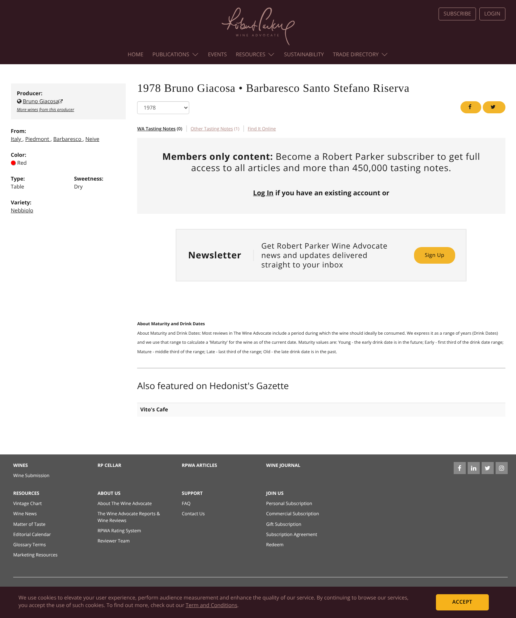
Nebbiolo (22, 210)
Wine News (25, 513)
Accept (462, 602)
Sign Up (434, 255)
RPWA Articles (199, 465)
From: (18, 131)
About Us (109, 493)
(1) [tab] (215, 128)
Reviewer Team (113, 541)
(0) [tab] (159, 128)
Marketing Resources (35, 555)
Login (492, 13)
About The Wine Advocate (124, 503)
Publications (171, 54)
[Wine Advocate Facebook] (460, 468)
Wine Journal (283, 465)
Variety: (21, 202)
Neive (92, 139)
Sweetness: (89, 178)
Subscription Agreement (291, 534)
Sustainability (304, 54)
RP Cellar (109, 465)
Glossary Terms (29, 544)
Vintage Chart (27, 503)
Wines (20, 465)
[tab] (262, 128)
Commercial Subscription (292, 513)
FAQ (186, 503)
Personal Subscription (289, 503)
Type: (18, 178)
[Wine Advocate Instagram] (502, 468)
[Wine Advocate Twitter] (488, 468)
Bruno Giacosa (41, 101)
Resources (250, 54)
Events (217, 54)
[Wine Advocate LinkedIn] (474, 468)
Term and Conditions (212, 605)
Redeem (274, 544)
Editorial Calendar (32, 534)
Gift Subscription (283, 524)
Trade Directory (356, 54)
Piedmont (37, 139)
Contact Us (193, 513)
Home (136, 54)
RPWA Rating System (119, 530)
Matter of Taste (29, 524)
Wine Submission (31, 475)
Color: (18, 155)
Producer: (30, 93)
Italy (16, 139)
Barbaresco (67, 139)
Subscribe (457, 13)
